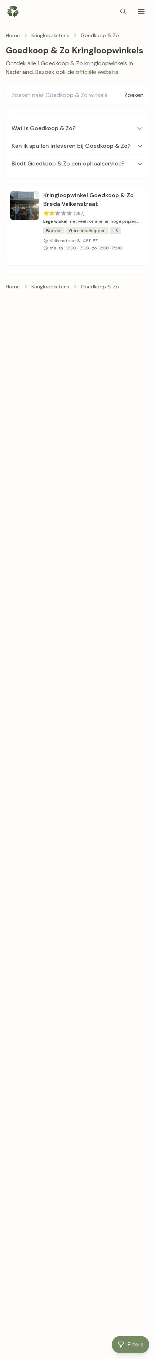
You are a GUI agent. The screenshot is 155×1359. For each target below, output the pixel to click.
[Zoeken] (123, 11)
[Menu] (141, 11)
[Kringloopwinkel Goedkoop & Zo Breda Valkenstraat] (24, 226)
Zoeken (133, 95)
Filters (135, 1344)
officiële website (97, 72)
